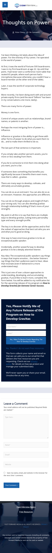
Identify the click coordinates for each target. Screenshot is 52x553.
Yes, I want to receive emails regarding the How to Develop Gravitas (26, 340)
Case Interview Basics (26, 507)
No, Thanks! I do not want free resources (25, 348)
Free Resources (26, 511)
